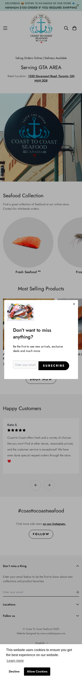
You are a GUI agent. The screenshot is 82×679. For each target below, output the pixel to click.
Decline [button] (14, 671)
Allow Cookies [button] (37, 671)
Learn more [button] (15, 660)
